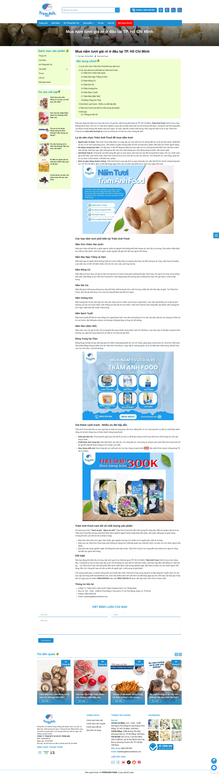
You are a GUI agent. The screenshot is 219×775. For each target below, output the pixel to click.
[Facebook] (118, 762)
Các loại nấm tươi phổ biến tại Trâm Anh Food (99, 70)
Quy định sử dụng (93, 730)
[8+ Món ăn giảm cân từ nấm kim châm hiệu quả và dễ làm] (44, 165)
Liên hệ (111, 23)
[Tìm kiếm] (117, 10)
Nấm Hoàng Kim (90, 88)
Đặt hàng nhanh (125, 23)
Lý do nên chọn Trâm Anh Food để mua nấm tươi (100, 66)
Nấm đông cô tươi (82, 274)
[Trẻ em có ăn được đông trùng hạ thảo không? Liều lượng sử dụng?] (44, 134)
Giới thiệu (55, 23)
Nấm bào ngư (80, 261)
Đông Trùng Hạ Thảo (92, 100)
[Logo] (47, 10)
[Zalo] (113, 762)
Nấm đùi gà (80, 289)
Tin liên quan (46, 654)
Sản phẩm (87, 23)
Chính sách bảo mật (94, 720)
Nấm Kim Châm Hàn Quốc (95, 73)
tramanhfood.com (101, 576)
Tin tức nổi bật (47, 92)
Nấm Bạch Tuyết (90, 92)
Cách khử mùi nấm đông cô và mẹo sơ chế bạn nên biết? (59, 99)
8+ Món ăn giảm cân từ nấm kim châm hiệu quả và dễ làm (59, 162)
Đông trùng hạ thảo (83, 343)
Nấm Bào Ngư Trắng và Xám (95, 77)
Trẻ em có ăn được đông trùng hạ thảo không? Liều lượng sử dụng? (59, 132)
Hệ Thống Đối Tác (71, 23)
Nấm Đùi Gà (89, 85)
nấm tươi (138, 142)
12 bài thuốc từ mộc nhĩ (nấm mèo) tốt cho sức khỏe (59, 177)
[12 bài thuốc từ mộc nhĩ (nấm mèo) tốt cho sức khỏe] (44, 180)
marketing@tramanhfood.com (96, 597)
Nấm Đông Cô (90, 81)
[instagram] (139, 762)
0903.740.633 (123, 578)
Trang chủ (43, 23)
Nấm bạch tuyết (81, 317)
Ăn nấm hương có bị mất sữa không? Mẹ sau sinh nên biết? (59, 146)
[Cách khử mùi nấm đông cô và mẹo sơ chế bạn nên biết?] (44, 103)
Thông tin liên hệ (91, 115)
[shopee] (134, 762)
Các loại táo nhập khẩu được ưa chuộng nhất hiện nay (59, 115)
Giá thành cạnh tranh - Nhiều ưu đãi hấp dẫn (98, 104)
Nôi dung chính (86, 61)
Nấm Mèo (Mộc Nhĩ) (92, 96)
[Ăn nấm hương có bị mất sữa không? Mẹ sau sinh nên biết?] (44, 149)
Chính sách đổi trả (93, 727)
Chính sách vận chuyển (96, 724)
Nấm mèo (79, 330)
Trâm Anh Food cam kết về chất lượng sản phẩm (100, 108)
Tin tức (101, 23)
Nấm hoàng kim (81, 302)
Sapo (132, 772)
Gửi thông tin (46, 640)
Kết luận (83, 112)
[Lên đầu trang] (214, 754)
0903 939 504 (149, 10)
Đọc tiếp (45, 701)
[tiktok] (129, 762)
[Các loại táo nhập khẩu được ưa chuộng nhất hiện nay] (44, 118)
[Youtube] (123, 762)
